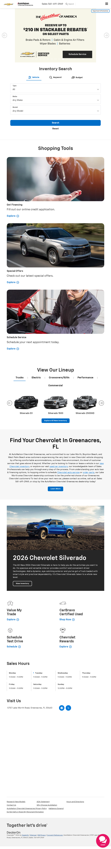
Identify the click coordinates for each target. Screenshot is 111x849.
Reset (55, 74)
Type (14, 31)
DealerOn (25, 780)
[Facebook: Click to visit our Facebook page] (62, 653)
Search (55, 68)
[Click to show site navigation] (106, 4)
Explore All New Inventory (55, 366)
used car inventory (59, 412)
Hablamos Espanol (56, 754)
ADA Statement (43, 747)
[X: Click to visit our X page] (68, 653)
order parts (88, 418)
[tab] (33, 22)
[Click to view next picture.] (106, 13)
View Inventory (22, 529)
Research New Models (16, 747)
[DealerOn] (14, 778)
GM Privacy (42, 780)
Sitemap (33, 780)
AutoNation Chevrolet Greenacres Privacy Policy (27, 754)
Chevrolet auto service (68, 418)
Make (15, 42)
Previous (9, 348)
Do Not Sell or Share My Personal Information (25, 757)
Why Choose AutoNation (47, 751)
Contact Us (11, 751)
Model (15, 53)
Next (101, 348)
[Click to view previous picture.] (4, 13)
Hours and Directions (75, 747)
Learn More (55, 434)
